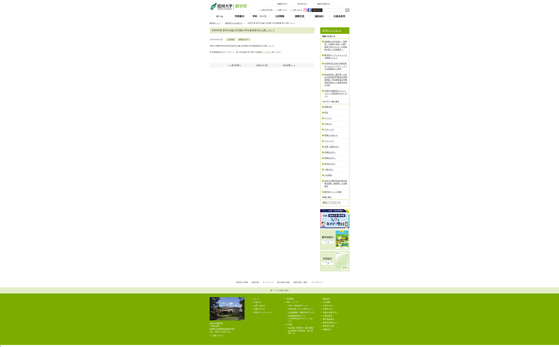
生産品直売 (339, 16)
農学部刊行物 (328, 326)
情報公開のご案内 (300, 282)
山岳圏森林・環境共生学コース (301, 312)
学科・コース (260, 16)
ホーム (219, 16)
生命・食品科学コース (297, 306)
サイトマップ (268, 282)
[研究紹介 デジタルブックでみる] (334, 269)
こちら (265, 52)
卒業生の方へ (330, 152)
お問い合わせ (297, 10)
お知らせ (328, 124)
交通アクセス (282, 10)
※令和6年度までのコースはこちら (301, 319)
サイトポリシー (317, 282)
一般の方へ (329, 169)
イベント (328, 118)
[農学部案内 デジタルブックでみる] (334, 248)
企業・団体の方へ (331, 147)
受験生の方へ (282, 4)
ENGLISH (317, 10)
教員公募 (255, 282)
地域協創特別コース (296, 316)
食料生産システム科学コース (300, 309)
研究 (326, 112)
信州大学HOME (267, 10)
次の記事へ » (289, 65)
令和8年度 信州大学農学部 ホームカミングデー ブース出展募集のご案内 (335, 66)
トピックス (329, 141)
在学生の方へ (302, 4)
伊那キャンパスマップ (263, 312)
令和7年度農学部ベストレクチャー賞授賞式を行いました (335, 93)
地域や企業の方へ (324, 4)
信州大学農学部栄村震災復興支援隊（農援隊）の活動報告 (335, 183)
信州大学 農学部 (228, 6)
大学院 (289, 324)
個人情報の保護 (283, 282)
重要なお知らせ (331, 135)
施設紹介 (319, 16)
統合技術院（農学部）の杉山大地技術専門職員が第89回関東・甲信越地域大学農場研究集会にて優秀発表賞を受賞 (335, 79)
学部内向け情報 (242, 282)
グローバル (329, 129)
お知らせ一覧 (262, 65)
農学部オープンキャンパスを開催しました (335, 56)
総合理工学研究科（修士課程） (301, 328)
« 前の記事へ (235, 65)
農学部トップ (215, 23)
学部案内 (239, 16)
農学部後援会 (328, 319)
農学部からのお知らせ (234, 23)
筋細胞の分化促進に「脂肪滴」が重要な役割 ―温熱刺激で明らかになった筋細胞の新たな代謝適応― (335, 45)
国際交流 (299, 16)
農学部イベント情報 (332, 192)
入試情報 (279, 16)
